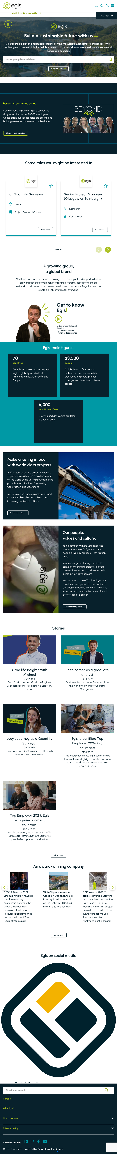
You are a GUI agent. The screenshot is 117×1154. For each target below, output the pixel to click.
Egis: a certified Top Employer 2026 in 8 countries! (87, 743)
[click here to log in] (107, 6)
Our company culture (75, 607)
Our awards (59, 935)
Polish (102, 28)
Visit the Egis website (19, 13)
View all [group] (58, 250)
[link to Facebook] (38, 1142)
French (102, 24)
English (102, 20)
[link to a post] (29, 649)
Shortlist (50, 186)
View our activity (18, 513)
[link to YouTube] (45, 1142)
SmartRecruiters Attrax (50, 1149)
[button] (96, 5)
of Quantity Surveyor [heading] (26, 194)
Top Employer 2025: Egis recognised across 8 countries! (29, 820)
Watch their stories (15, 133)
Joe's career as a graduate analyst (87, 672)
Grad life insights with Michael (29, 672)
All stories (58, 855)
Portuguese (105, 37)
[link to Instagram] (32, 1142)
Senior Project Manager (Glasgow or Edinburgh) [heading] (83, 196)
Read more (45, 230)
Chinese (103, 33)
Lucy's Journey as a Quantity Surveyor (30, 741)
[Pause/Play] (8, 24)
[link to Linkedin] (26, 1142)
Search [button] (110, 59)
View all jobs (57, 69)
